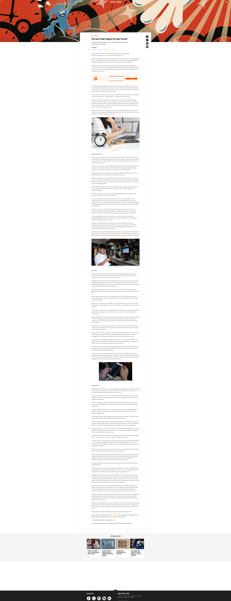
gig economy (110, 107)
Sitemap (132, 597)
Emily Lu (95, 47)
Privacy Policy (126, 597)
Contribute (124, 595)
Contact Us (139, 595)
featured (121, 231)
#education (107, 49)
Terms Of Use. (121, 80)
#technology (112, 49)
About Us (119, 595)
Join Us (129, 595)
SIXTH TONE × (94, 36)
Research (133, 595)
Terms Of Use (120, 597)
